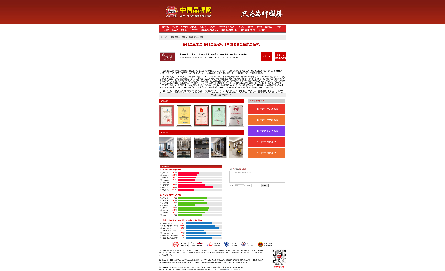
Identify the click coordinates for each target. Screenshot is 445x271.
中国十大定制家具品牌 (266, 131)
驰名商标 (278, 27)
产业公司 (231, 27)
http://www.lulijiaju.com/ (195, 57)
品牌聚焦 (193, 27)
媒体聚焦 (268, 27)
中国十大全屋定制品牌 (266, 120)
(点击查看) (243, 169)
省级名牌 (184, 30)
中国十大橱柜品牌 (266, 153)
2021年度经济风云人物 (209, 30)
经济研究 (184, 27)
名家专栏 (222, 27)
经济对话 (250, 27)
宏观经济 (175, 27)
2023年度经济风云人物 (248, 30)
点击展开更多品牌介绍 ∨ (221, 95)
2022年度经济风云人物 (229, 30)
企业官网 (266, 56)
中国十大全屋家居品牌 (189, 37)
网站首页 (165, 27)
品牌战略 (212, 27)
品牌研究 (203, 27)
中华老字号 (194, 30)
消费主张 (259, 27)
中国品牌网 (174, 37)
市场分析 (240, 27)
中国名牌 (165, 30)
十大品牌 (175, 30)
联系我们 (262, 30)
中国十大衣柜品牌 (266, 142)
